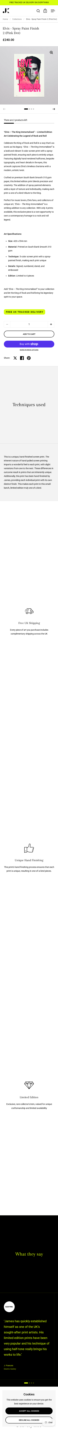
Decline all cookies (29, 1420)
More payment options (29, 350)
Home (5, 19)
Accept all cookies (29, 1411)
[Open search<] (38, 10)
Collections (17, 19)
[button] (54, 109)
